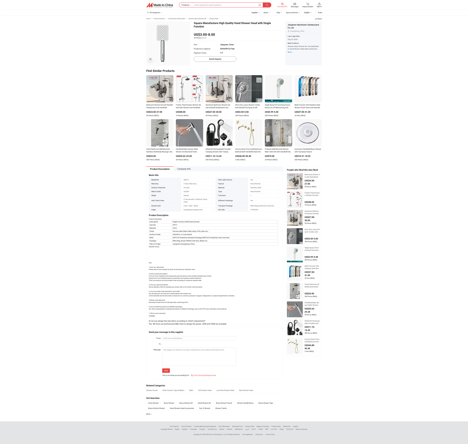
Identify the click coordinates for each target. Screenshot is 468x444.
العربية (247, 429)
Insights (295, 426)
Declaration (259, 434)
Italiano (221, 429)
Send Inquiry (215, 59)
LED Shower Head (205, 390)
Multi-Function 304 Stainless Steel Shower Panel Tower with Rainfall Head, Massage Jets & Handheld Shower (312, 267)
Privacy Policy (270, 434)
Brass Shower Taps (265, 403)
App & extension (292, 12)
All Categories (155, 12)
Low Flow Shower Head (225, 390)
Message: (157, 349)
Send (166, 370)
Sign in (319, 6)
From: (158, 338)
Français (202, 429)
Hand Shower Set (204, 403)
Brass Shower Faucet (224, 403)
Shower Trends (221, 408)
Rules (320, 12)
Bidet (191, 390)
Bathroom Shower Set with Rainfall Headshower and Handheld (312, 175)
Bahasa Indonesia (301, 429)
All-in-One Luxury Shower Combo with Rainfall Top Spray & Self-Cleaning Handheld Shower (312, 230)
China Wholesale (224, 426)
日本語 (260, 429)
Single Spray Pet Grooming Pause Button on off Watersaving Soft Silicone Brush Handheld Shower (312, 249)
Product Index (276, 426)
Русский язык (212, 429)
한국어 (254, 429)
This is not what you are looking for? (175, 375)
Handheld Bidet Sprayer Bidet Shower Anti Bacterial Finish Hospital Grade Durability (312, 303)
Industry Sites (249, 426)
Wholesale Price (237, 426)
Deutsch (229, 429)
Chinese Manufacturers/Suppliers (205, 426)
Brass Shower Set (186, 403)
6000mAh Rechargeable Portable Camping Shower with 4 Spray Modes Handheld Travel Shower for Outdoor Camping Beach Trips (312, 322)
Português (193, 429)
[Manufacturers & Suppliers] (159, 5)
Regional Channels (263, 426)
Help (278, 12)
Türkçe (281, 429)
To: (160, 344)
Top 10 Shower (204, 408)
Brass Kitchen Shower (156, 408)
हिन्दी (266, 429)
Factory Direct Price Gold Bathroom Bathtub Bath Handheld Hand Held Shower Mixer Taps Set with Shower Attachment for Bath (312, 340)
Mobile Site (286, 426)
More (290, 52)
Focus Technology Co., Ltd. (218, 434)
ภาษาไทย (274, 429)
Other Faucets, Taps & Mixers (173, 390)
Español (184, 429)
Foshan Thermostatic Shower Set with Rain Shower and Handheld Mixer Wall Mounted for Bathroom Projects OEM (312, 194)
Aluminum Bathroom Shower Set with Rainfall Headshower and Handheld (312, 212)
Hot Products (174, 426)
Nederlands (238, 429)
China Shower (153, 403)
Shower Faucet (152, 390)
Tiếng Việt (289, 429)
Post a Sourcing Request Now (203, 375)
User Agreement (247, 434)
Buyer (266, 12)
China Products (186, 426)
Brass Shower (169, 403)
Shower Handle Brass (245, 403)
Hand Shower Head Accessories (182, 408)
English (177, 429)
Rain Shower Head (246, 390)
